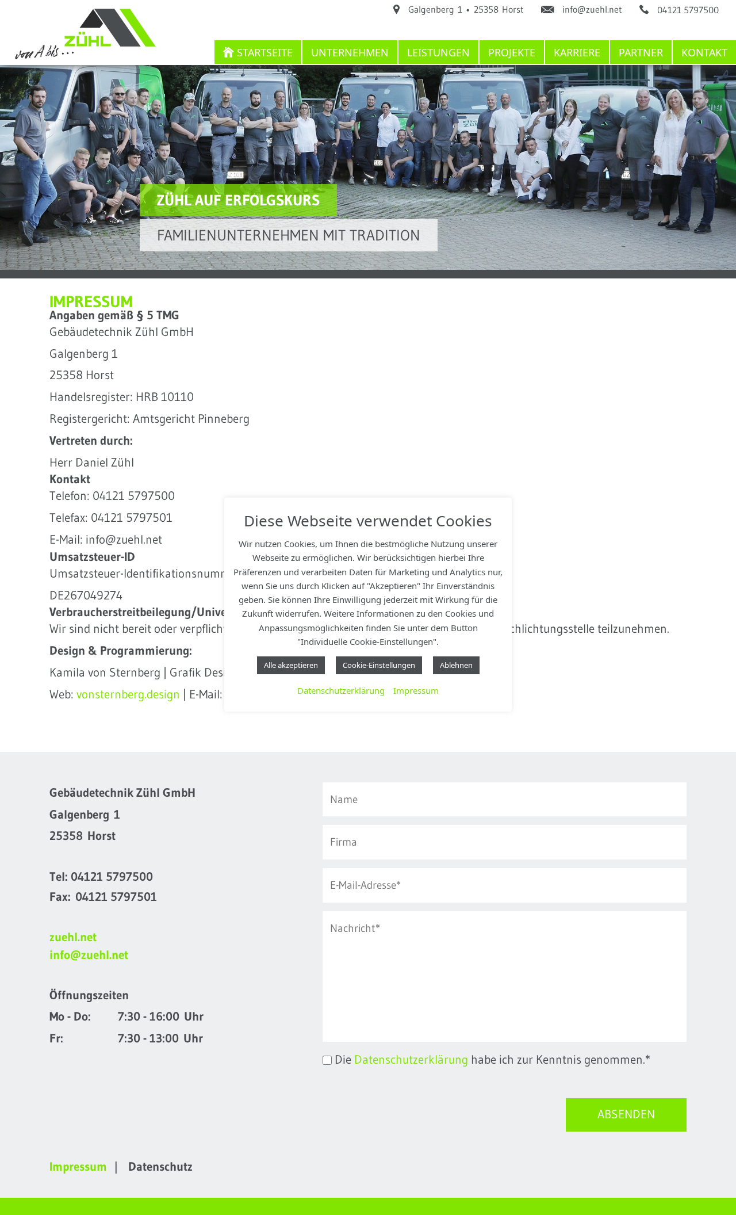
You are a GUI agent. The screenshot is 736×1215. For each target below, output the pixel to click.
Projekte (511, 52)
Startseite (265, 52)
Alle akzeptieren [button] (291, 665)
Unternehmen (350, 52)
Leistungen (438, 52)
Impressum (416, 690)
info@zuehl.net (88, 954)
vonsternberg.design (128, 694)
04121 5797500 (112, 876)
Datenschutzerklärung (411, 1059)
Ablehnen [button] (456, 665)
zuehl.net (73, 937)
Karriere (577, 52)
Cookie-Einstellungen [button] (379, 665)
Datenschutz (160, 1166)
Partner (641, 52)
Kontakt (704, 52)
